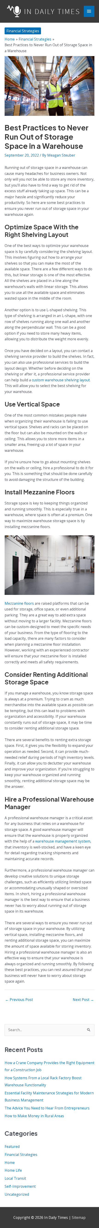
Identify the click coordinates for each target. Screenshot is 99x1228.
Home (10, 1162)
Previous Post (19, 999)
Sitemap (79, 1217)
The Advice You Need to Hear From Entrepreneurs (47, 1108)
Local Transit (15, 1178)
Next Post (83, 999)
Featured (12, 1146)
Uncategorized (17, 1194)
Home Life (13, 1170)
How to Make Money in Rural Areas (34, 1115)
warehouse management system (62, 841)
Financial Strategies (22, 30)
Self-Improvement (20, 1186)
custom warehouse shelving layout (61, 379)
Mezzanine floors (19, 603)
